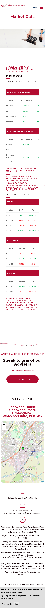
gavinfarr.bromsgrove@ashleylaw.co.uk (22, 513)
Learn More (7, 598)
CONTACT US (22, 379)
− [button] (4, 428)
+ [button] (4, 424)
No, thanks (7, 604)
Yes (16, 604)
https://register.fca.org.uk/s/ (15, 557)
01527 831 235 (15, 497)
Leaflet (42, 482)
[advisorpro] (13, 5)
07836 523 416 (30, 497)
